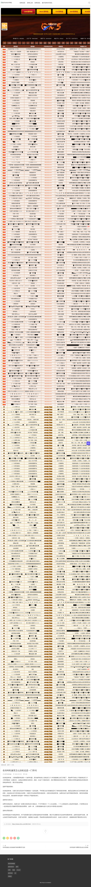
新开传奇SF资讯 (47, 3)
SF (15, 873)
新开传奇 (10, 873)
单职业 (9, 876)
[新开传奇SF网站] (9, 2)
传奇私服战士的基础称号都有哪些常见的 (14, 847)
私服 (14, 870)
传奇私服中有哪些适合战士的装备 (79, 847)
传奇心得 (30, 3)
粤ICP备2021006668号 (45, 882)
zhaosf (18, 870)
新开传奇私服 (7, 774)
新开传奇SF (11, 866)
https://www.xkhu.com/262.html (21, 824)
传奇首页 (22, 3)
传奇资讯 (37, 3)
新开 (17, 866)
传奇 (9, 870)
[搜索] (89, 3)
